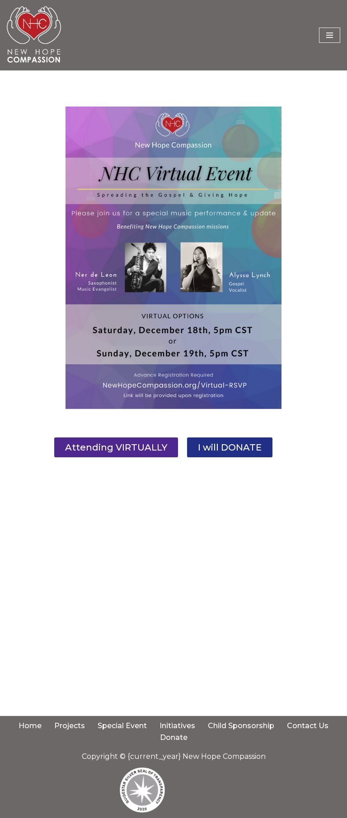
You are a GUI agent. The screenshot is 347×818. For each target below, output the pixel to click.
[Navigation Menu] (329, 35)
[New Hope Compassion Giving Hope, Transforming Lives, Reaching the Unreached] (34, 35)
